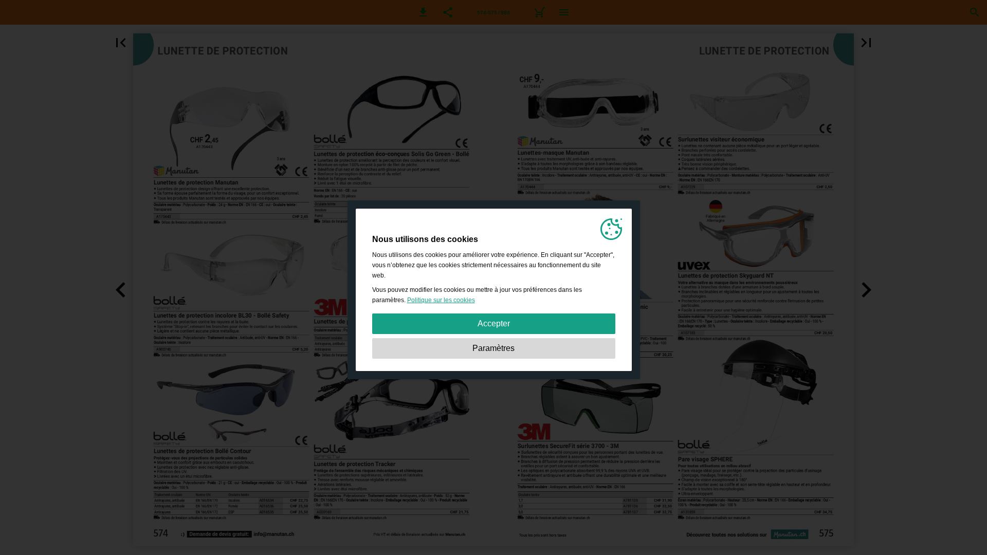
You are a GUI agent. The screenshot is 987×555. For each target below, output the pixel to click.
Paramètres (493, 348)
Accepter (494, 323)
